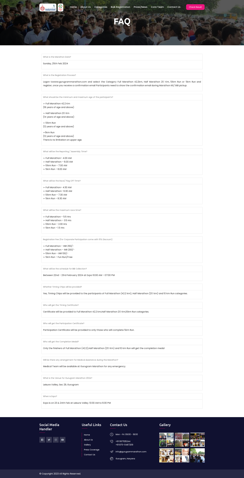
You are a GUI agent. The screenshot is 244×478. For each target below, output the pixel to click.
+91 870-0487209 (124, 444)
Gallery (87, 444)
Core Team (157, 7)
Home (73, 7)
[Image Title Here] (166, 440)
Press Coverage (91, 449)
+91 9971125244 (123, 441)
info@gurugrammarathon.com (131, 451)
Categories (100, 7)
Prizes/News (140, 7)
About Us (85, 7)
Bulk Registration (120, 7)
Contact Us (173, 7)
